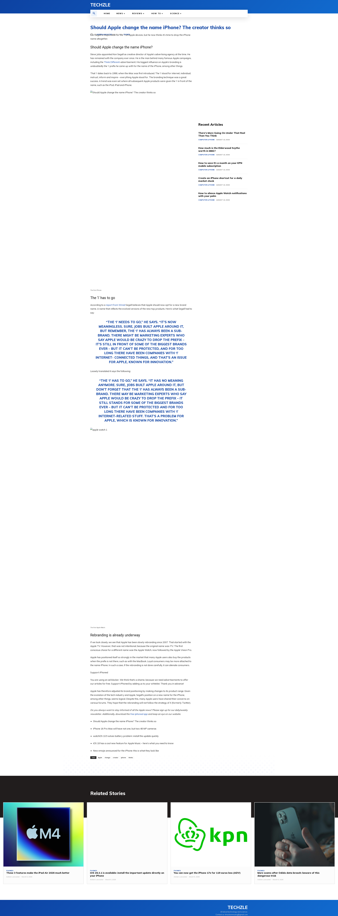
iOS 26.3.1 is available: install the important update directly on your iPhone (127, 874)
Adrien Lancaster (13, 877)
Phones (9, 870)
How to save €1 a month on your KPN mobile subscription (220, 164)
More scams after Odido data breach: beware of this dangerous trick (288, 874)
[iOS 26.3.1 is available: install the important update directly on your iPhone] (127, 835)
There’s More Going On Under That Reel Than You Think (221, 134)
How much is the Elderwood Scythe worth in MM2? (219, 149)
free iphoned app (138, 714)
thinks (131, 757)
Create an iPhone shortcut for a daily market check (220, 179)
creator (115, 757)
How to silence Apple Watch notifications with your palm (222, 195)
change (107, 757)
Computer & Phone (206, 140)
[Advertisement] (223, 72)
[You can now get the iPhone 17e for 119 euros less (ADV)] (211, 835)
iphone (123, 757)
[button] (94, 13)
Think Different (112, 62)
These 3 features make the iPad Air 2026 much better (37, 872)
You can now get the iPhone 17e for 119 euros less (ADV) (207, 872)
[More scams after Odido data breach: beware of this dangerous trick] (295, 835)
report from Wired (115, 305)
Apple (100, 757)
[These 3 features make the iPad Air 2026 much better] (43, 835)
